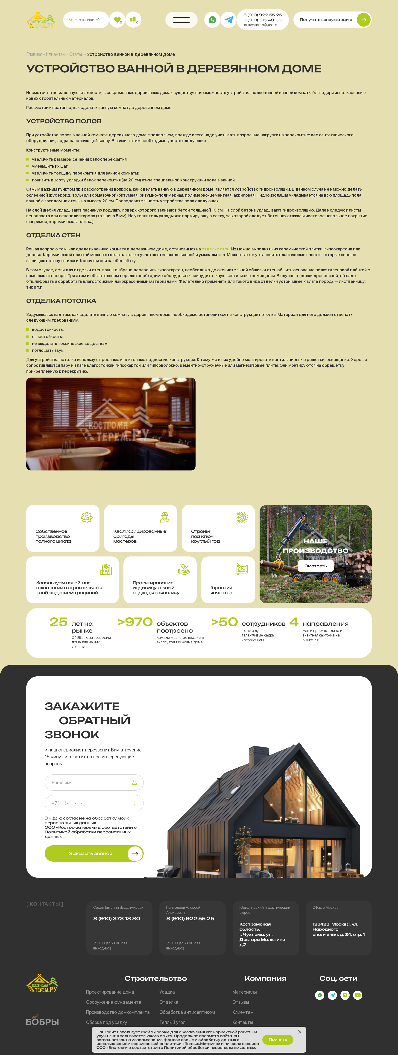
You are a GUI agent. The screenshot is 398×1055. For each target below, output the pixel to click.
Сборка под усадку (106, 1022)
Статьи (76, 54)
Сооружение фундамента (113, 1002)
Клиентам (56, 54)
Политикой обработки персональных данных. (210, 1047)
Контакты (242, 1022)
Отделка (168, 1002)
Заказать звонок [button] (90, 853)
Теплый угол (172, 1022)
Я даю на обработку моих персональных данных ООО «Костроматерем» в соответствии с (91, 827)
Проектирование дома (110, 992)
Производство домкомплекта (118, 1012)
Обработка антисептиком (187, 1012)
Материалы (244, 992)
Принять (278, 1039)
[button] (71, 19)
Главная (34, 54)
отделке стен (215, 249)
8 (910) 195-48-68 (262, 20)
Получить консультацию (326, 19)
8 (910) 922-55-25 (262, 15)
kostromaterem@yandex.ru (262, 25)
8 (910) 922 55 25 (190, 918)
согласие (74, 818)
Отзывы (240, 1002)
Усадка (167, 992)
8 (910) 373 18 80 (116, 918)
